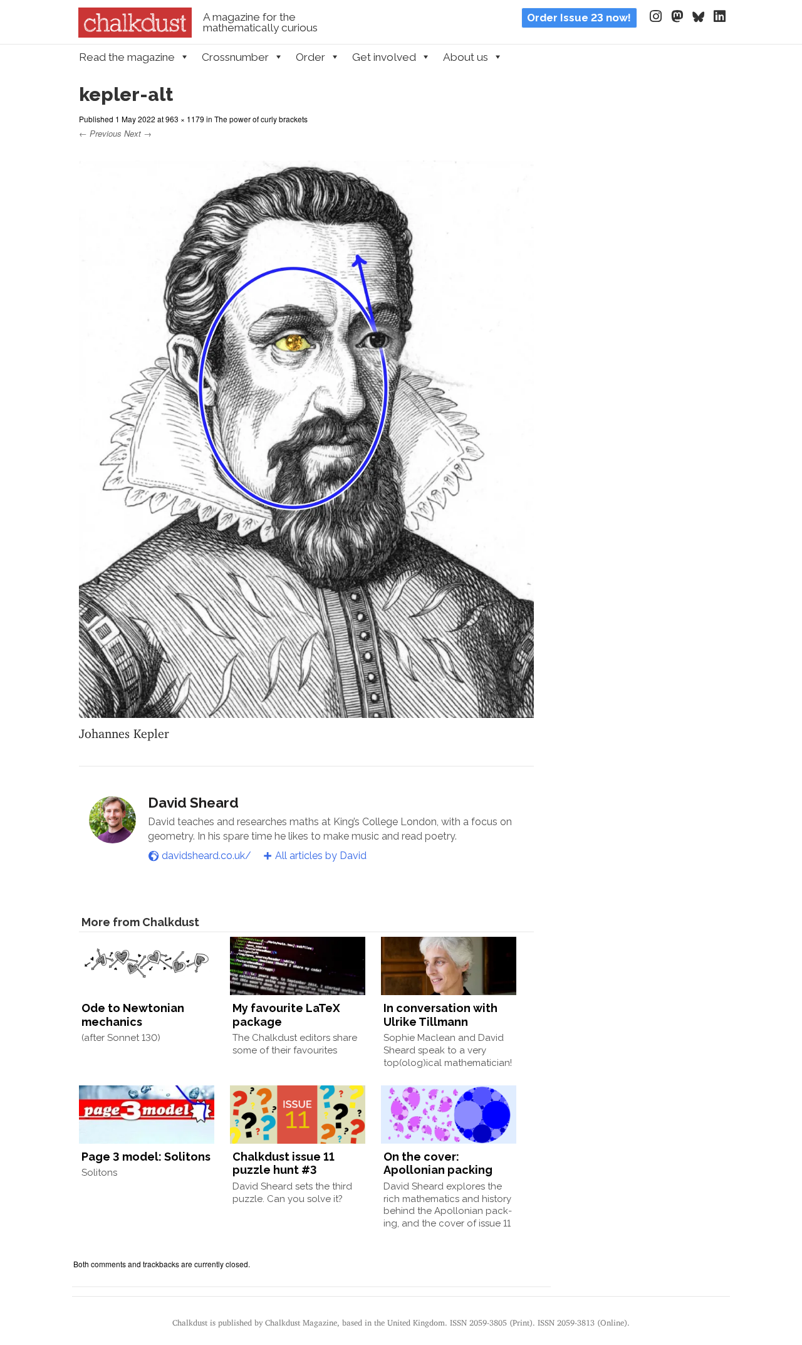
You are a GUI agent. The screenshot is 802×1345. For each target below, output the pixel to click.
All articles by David (321, 856)
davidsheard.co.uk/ (206, 856)
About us (465, 57)
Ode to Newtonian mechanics (132, 1014)
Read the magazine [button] (127, 57)
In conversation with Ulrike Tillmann (440, 1014)
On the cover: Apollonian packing (437, 1163)
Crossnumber (235, 57)
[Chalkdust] (135, 34)
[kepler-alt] (306, 710)
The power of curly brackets (261, 118)
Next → (138, 133)
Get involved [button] (384, 57)
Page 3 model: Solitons (146, 1156)
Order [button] (310, 57)
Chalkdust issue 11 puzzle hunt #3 (283, 1163)
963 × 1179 (184, 118)
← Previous (100, 133)
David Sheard (193, 802)
